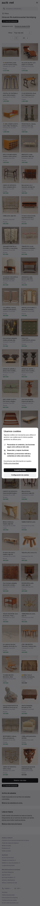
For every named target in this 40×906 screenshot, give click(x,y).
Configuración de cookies (20, 475)
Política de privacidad (11, 463)
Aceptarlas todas (20, 470)
